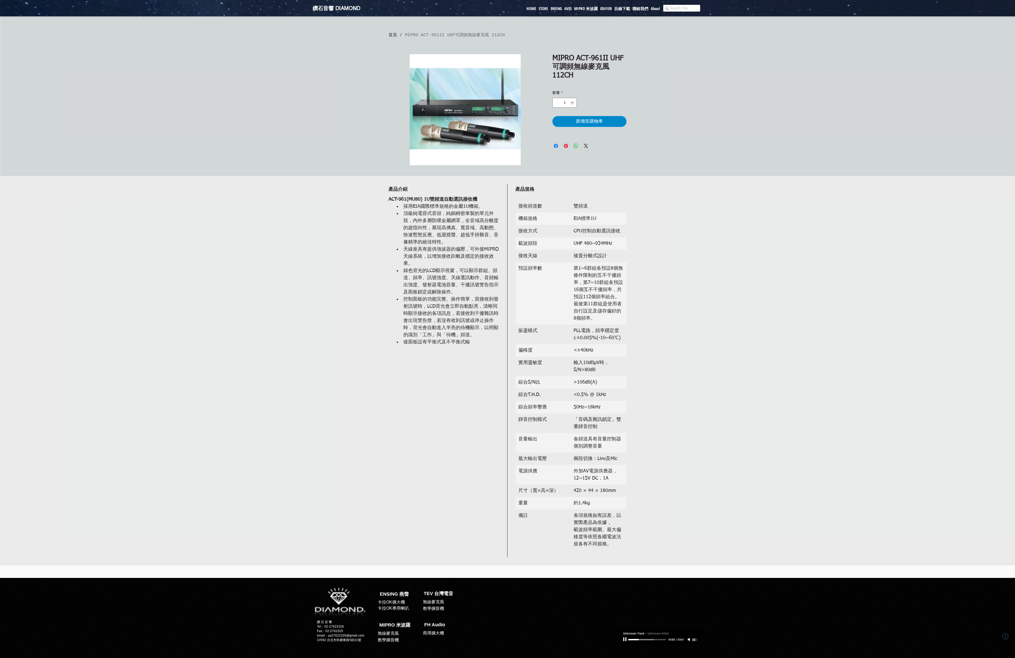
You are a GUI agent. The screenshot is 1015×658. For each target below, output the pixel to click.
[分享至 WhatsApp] (576, 146)
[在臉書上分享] (556, 146)
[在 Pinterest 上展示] (566, 146)
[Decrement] (556, 102)
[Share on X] (586, 146)
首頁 (393, 35)
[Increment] (572, 102)
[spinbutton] (564, 102)
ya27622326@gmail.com (346, 635)
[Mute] (689, 639)
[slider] (695, 639)
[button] (434, 625)
